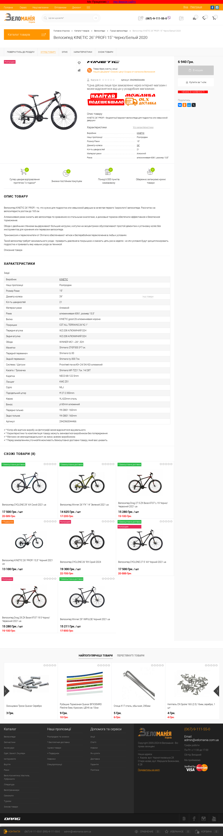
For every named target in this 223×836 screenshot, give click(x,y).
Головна (8, 7)
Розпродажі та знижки (58, 736)
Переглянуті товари (130, 655)
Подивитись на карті (149, 770)
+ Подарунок (53, 753)
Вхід (185, 7)
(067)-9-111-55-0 (156, 18)
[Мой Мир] (189, 105)
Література (9, 784)
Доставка (95, 759)
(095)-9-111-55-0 (51, 831)
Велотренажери (11, 790)
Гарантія (94, 764)
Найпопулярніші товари (96, 655)
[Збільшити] (43, 110)
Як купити (95, 753)
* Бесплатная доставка (58, 742)
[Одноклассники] (184, 105)
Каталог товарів (19, 34)
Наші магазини (40, 7)
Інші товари (148, 296)
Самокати (9, 795)
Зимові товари (11, 806)
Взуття (7, 764)
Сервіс (23, 7)
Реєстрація (196, 7)
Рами (6, 770)
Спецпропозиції (54, 764)
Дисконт (76, 7)
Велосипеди (10, 736)
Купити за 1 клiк (197, 82)
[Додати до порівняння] (79, 70)
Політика (94, 770)
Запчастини (9, 742)
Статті (93, 742)
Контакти (14, 831)
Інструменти (10, 759)
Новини (94, 748)
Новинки (51, 759)
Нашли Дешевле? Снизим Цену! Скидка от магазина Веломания (124, 72)
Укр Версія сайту (124, 1)
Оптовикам (60, 7)
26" (138, 145)
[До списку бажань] (79, 63)
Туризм (7, 801)
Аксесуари (9, 748)
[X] (194, 105)
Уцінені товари (54, 748)
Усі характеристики (143, 127)
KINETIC (140, 133)
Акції (92, 736)
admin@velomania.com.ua (201, 740)
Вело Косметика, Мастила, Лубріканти (17, 777)
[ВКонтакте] (180, 105)
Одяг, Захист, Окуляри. (14, 753)
